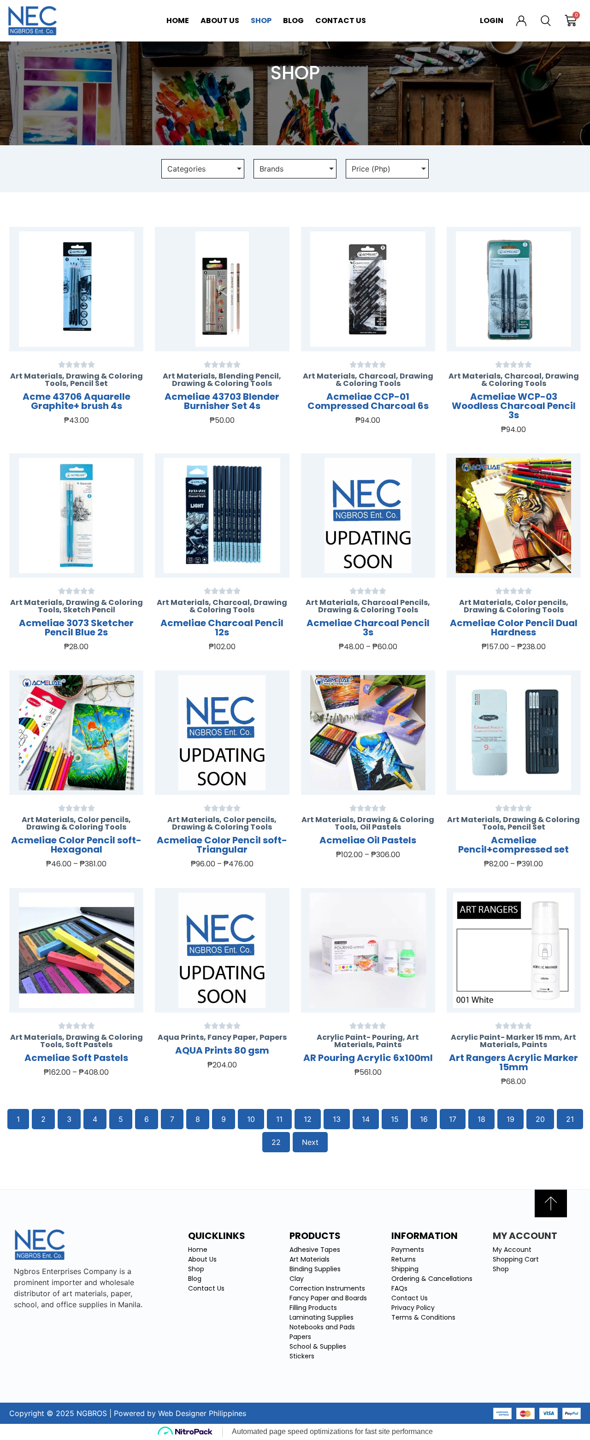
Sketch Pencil (89, 609)
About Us (220, 20)
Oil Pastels (380, 827)
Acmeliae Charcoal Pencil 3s (368, 627)
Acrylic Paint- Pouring (360, 1037)
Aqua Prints (181, 1037)
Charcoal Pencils (394, 602)
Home (177, 20)
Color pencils (540, 602)
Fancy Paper (231, 1037)
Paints (388, 1044)
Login (491, 20)
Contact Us (340, 20)
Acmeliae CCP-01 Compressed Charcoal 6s (368, 401)
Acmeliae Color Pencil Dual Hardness (514, 627)
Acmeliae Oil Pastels (367, 840)
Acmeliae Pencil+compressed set (513, 845)
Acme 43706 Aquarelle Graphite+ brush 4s (76, 401)
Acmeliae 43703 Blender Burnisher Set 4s (222, 401)
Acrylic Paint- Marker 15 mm (505, 1037)
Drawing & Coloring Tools (222, 383)
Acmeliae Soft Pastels (76, 1057)
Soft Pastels (88, 1044)
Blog (293, 20)
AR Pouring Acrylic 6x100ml (368, 1057)
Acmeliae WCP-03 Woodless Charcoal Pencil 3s (514, 405)
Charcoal (377, 376)
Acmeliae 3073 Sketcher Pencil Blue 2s (76, 627)
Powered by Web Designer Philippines (180, 1413)
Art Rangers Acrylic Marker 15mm (513, 1062)
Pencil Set (89, 383)
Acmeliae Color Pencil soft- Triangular (222, 845)
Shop (261, 20)
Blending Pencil (248, 376)
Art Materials (36, 376)
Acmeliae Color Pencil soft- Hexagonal (76, 845)
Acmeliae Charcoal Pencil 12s (221, 627)
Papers (273, 1037)
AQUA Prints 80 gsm (222, 1050)
